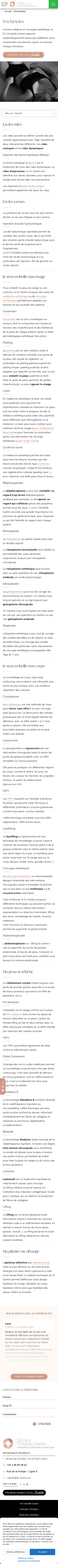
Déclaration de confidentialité (29, 1561)
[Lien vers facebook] (3, 1083)
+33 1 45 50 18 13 (17, 1464)
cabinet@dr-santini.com (18, 1478)
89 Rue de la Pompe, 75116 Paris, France (26, 1459)
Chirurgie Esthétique (28, 1509)
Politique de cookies (25, 1558)
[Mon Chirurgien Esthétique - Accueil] (23, 4)
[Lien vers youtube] (3, 1086)
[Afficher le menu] (4, 4)
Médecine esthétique (29, 1514)
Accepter (42, 1552)
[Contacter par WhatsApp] (53, 4)
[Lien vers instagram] (3, 1090)
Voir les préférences (15, 1552)
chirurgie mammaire (18, 876)
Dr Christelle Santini (14, 33)
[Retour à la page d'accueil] (28, 1448)
